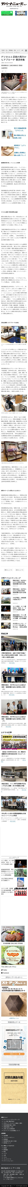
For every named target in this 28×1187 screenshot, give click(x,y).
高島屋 (20, 65)
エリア (18, 50)
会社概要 (6, 1135)
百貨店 (3, 50)
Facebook (5, 973)
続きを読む (12, 663)
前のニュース (8, 570)
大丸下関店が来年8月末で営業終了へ (7, 879)
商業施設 (11, 50)
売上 (7, 50)
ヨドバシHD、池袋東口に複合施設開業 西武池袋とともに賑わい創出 (7, 891)
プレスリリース (9, 52)
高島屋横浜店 (5, 65)
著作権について (7, 1143)
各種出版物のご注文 (8, 1127)
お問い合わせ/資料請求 (9, 1128)
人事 (22, 50)
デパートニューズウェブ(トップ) (12, 1119)
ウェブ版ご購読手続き (9, 1121)
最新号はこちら (14, 1018)
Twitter (5, 970)
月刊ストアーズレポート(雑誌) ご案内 (13, 1123)
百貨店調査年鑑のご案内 (9, 1125)
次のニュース (19, 570)
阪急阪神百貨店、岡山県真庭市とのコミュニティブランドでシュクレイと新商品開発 (7, 872)
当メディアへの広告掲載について (12, 1130)
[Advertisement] (14, 32)
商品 (15, 50)
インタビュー (17, 52)
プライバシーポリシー (9, 1137)
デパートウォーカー (8, 1161)
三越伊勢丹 (4, 68)
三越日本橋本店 (13, 65)
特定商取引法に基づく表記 (10, 1141)
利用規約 (6, 1139)
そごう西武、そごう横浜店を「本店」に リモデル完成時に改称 (7, 862)
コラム (3, 52)
